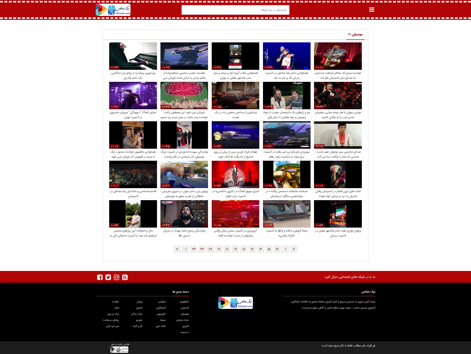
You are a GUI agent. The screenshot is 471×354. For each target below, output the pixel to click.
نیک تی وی (113, 314)
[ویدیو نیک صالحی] (113, 10)
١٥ (268, 249)
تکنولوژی (184, 302)
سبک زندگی (136, 314)
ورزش (139, 302)
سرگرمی (162, 302)
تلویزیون (161, 314)
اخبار (117, 308)
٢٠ (227, 249)
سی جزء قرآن (112, 326)
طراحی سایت (123, 344)
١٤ (277, 249)
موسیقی (185, 314)
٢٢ (210, 249)
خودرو (139, 320)
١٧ (252, 249)
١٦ (260, 249)
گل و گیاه (137, 326)
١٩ (235, 249)
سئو (113, 344)
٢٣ (202, 249)
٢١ (219, 249)
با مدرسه (185, 332)
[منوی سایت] (371, 10)
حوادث (115, 302)
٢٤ (194, 249)
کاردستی (185, 308)
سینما (163, 320)
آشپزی (186, 326)
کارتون (139, 308)
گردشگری (161, 308)
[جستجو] (187, 9)
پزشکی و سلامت (111, 320)
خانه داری (161, 326)
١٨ (243, 249)
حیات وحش (182, 320)
